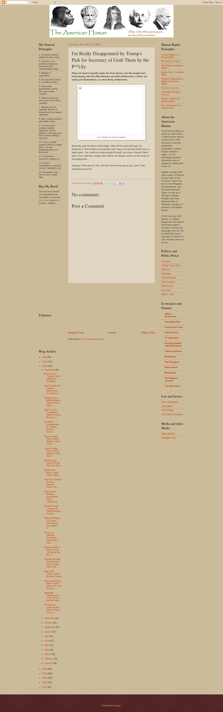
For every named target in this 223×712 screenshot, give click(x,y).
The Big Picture (172, 386)
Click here (43, 200)
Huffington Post (168, 438)
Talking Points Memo (171, 265)
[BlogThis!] (114, 183)
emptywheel (167, 406)
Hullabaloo (166, 273)
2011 (45, 687)
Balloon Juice (167, 294)
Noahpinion (170, 356)
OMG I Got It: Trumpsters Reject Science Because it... (52, 414)
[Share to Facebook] (120, 183)
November (50, 618)
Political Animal (168, 278)
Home (112, 332)
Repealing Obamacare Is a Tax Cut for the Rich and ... (52, 596)
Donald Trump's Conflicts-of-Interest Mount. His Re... (52, 510)
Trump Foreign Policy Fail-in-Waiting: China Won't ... (52, 452)
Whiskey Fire (167, 286)
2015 (45, 669)
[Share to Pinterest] (123, 183)
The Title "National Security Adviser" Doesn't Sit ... (53, 483)
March (48, 654)
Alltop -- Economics (170, 315)
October (49, 623)
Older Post (148, 332)
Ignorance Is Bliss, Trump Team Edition (51, 472)
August (48, 631)
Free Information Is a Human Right (171, 106)
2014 (45, 673)
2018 (45, 357)
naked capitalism (173, 351)
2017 (45, 361)
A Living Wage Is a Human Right (170, 56)
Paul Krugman (172, 362)
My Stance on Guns (170, 61)
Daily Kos (165, 269)
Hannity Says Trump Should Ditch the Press (52, 463)
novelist (172, 154)
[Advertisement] (111, 306)
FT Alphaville (171, 338)
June (47, 640)
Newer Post (75, 332)
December (50, 370)
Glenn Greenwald (169, 402)
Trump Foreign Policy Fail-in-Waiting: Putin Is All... (52, 440)
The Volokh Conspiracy (172, 414)
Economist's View (174, 327)
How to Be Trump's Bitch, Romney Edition (53, 574)
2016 (45, 366)
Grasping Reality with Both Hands (173, 344)
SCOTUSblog (167, 410)
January (49, 663)
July (47, 636)
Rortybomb (170, 373)
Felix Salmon (171, 332)
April (47, 650)
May (47, 645)
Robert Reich (171, 367)
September (50, 627)
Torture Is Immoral (170, 88)
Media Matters (168, 433)
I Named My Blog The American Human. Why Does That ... (52, 563)
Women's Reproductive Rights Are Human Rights (172, 81)
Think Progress (168, 282)
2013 (45, 678)
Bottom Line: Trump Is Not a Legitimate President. (52, 377)
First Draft (166, 290)
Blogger (117, 705)
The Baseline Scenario (171, 379)
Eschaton (165, 261)
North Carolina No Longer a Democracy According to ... (52, 389)
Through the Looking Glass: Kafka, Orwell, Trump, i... (52, 609)
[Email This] (111, 183)
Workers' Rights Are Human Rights (170, 99)
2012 (45, 682)
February (49, 658)
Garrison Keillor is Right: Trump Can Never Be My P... (52, 551)
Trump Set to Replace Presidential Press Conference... (51, 496)
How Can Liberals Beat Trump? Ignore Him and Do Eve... (52, 585)
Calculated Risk (172, 322)
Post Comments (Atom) (92, 339)
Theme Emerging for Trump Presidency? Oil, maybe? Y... (52, 523)
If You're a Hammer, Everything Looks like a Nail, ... (51, 538)
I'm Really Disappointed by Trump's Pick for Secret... (51, 427)
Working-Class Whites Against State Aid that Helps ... (52, 402)
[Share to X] (117, 183)
